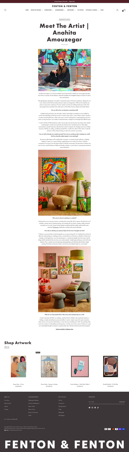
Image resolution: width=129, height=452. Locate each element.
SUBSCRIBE (81, 233)
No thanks (81, 247)
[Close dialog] (96, 203)
